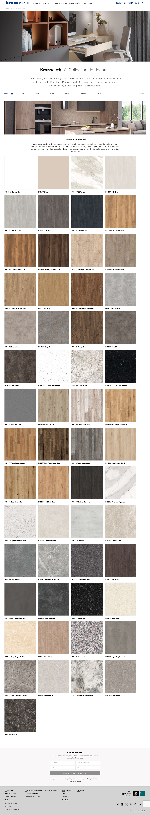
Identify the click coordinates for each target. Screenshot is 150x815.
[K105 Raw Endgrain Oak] (120, 250)
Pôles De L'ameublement (12, 810)
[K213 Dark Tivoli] (120, 560)
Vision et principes (10, 797)
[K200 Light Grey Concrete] (120, 637)
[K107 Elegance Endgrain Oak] (87, 250)
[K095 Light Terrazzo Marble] (20, 521)
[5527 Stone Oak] (53, 289)
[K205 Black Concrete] (53, 599)
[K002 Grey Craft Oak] (53, 405)
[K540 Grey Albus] (53, 327)
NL (136, 3)
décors (45, 3)
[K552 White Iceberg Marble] (87, 676)
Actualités (80, 790)
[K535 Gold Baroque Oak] (120, 211)
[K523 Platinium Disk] (20, 405)
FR (132, 3)
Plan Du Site (65, 800)
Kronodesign (20, 8)
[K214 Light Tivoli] (53, 637)
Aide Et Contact (67, 790)
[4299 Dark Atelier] (20, 366)
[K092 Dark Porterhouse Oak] (53, 444)
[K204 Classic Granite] (87, 637)
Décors (12, 8)
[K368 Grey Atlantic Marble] (53, 560)
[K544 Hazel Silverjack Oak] (20, 289)
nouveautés (74, 3)
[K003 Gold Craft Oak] (53, 482)
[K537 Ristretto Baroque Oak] (53, 250)
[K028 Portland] (87, 521)
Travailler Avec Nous (11, 803)
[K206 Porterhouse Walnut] (20, 444)
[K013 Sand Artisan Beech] (120, 444)
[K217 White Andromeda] (53, 366)
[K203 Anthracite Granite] (87, 560)
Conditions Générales (31, 793)
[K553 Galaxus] (20, 715)
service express (59, 3)
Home (7, 8)
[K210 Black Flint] (87, 599)
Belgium (119, 3)
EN (125, 3)
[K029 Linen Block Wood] (87, 405)
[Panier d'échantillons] (143, 3)
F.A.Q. (64, 793)
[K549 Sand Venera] (53, 676)
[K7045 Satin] (53, 172)
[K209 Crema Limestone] (53, 521)
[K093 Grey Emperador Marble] (20, 676)
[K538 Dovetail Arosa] (20, 327)
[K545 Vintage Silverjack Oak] (87, 289)
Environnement (9, 800)
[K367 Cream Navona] (120, 521)
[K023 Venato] (87, 172)
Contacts (64, 797)
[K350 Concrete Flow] (20, 211)
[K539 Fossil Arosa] (120, 327)
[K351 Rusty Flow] (87, 327)
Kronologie (8, 806)
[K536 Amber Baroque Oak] (20, 250)
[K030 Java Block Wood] (87, 444)
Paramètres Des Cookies (32, 797)
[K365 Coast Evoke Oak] (20, 482)
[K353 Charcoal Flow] (87, 211)
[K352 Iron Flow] (53, 211)
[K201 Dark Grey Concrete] (20, 599)
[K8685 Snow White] (20, 172)
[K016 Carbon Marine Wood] (87, 482)
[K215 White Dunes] (120, 599)
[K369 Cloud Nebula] (87, 366)
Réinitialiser (141, 94)
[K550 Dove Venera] (120, 676)
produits (36, 3)
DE (129, 3)
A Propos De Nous (10, 793)
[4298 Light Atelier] (120, 289)
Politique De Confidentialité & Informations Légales (41, 790)
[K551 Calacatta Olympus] (120, 482)
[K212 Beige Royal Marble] (20, 637)
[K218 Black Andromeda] (120, 366)
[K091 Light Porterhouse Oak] (120, 405)
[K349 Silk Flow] (120, 172)
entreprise (88, 3)
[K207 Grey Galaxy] (20, 560)
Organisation (9, 790)
